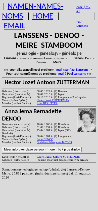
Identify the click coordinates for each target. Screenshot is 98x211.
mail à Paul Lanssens (72, 74)
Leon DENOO (45, 139)
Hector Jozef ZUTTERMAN (53, 100)
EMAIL (14, 26)
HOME (42, 16)
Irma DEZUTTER (47, 103)
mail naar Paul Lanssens (72, 70)
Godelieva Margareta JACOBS (54, 142)
